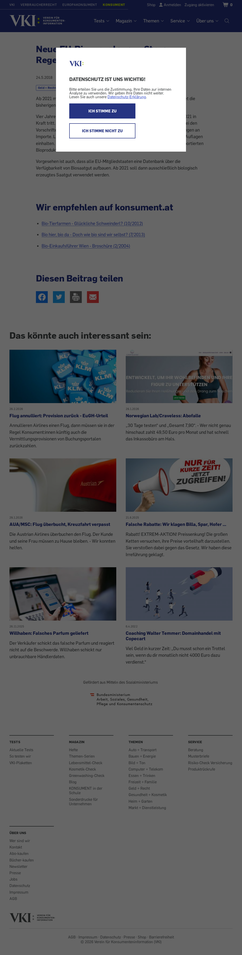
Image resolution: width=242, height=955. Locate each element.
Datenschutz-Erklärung (127, 96)
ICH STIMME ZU (102, 111)
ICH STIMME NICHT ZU (102, 130)
